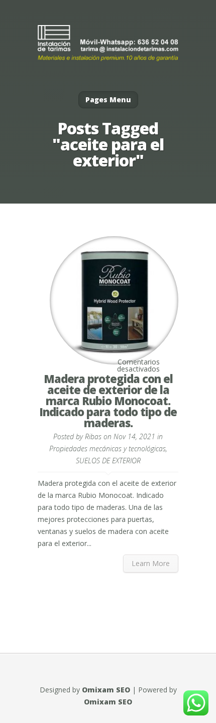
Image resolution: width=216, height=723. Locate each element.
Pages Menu (108, 99)
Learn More (151, 563)
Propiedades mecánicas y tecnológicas (107, 448)
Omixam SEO (106, 689)
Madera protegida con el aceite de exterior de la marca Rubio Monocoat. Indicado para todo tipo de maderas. (108, 400)
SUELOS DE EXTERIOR (108, 460)
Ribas (93, 436)
